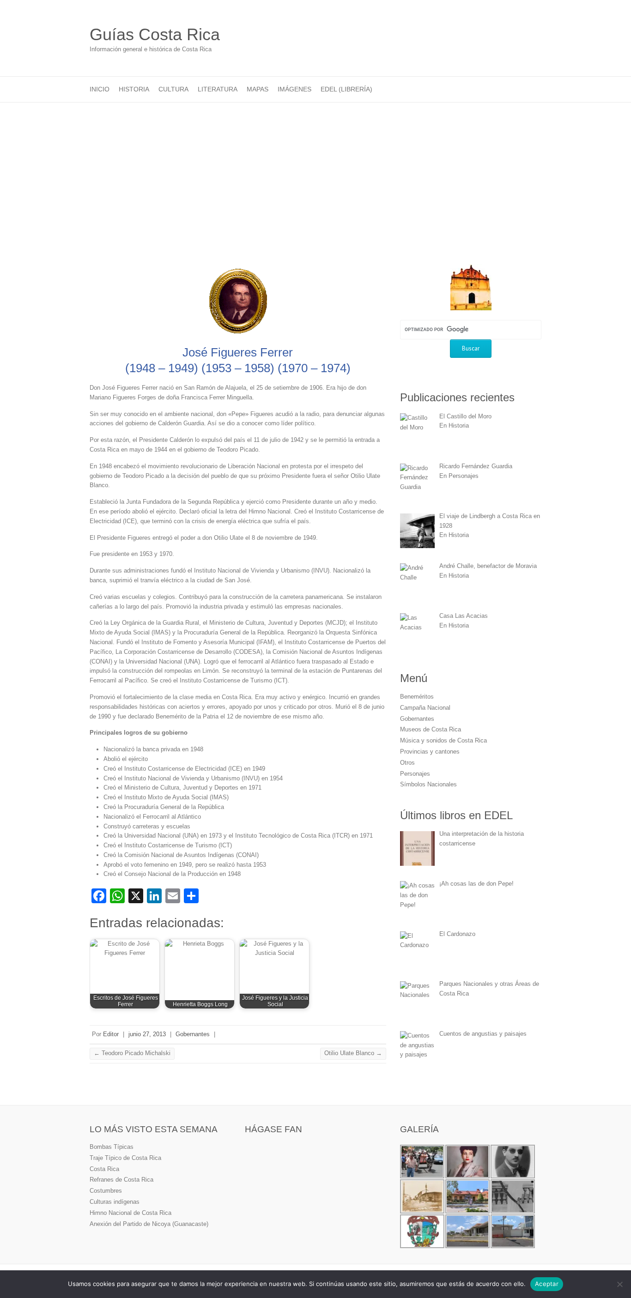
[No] (619, 1284)
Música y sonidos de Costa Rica (443, 740)
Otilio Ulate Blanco (353, 1053)
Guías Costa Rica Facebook (534, 35)
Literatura (217, 89)
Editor (111, 1034)
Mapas (257, 89)
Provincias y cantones (430, 751)
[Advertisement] (315, 171)
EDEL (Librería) (346, 89)
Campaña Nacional (425, 707)
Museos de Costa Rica (430, 729)
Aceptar (546, 1283)
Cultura (173, 89)
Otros (407, 762)
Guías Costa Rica (155, 34)
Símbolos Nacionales (428, 784)
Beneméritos (417, 696)
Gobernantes (193, 1034)
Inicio (99, 89)
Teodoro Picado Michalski (132, 1053)
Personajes (415, 773)
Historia (134, 89)
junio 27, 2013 (147, 1034)
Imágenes (294, 89)
